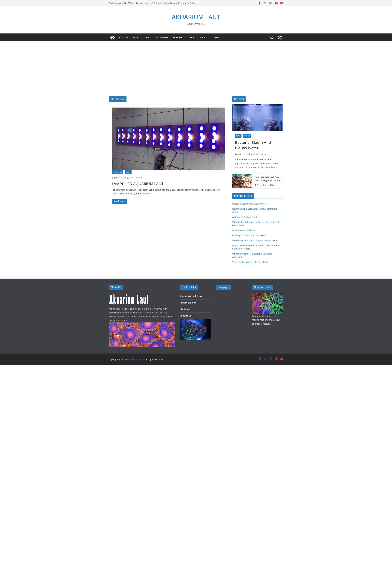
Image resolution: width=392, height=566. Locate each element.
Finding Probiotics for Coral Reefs (249, 235)
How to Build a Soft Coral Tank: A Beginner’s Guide (268, 179)
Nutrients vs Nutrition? (244, 230)
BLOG (136, 37)
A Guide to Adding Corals (245, 217)
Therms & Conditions (191, 296)
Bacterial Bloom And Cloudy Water (161, 3)
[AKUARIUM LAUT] (112, 37)
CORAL (147, 37)
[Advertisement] (196, 64)
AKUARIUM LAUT (196, 17)
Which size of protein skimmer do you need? (255, 240)
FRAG (192, 37)
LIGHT (203, 37)
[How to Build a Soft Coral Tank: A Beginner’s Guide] (242, 181)
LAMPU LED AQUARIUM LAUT (137, 183)
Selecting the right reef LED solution (250, 262)
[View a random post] (279, 37)
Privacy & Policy (188, 302)
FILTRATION (179, 37)
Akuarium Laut (135, 177)
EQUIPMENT (162, 37)
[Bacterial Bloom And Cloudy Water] (257, 117)
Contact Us (185, 315)
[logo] (129, 295)
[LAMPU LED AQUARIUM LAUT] (168, 139)
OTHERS (215, 37)
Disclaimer (185, 309)
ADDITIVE (123, 37)
